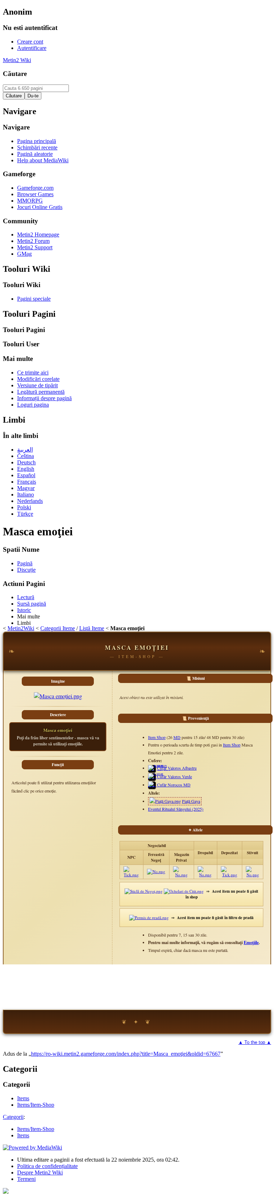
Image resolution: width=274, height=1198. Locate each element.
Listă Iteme (91, 628)
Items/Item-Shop (35, 1129)
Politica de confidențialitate (47, 1166)
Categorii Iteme (57, 628)
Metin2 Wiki (17, 60)
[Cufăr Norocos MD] (155, 787)
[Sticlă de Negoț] (144, 891)
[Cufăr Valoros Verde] (157, 779)
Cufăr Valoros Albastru (177, 768)
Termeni (26, 1179)
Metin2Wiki (20, 628)
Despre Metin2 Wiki (40, 1172)
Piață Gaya (191, 801)
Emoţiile (251, 942)
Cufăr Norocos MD (174, 784)
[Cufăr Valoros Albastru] (159, 771)
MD (177, 737)
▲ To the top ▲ (254, 1042)
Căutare (15, 73)
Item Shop (157, 737)
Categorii (13, 1117)
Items (23, 1135)
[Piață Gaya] (165, 801)
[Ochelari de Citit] (184, 891)
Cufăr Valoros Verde (174, 776)
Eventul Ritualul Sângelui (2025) (175, 809)
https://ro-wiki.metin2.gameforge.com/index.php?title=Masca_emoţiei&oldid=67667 (125, 1054)
